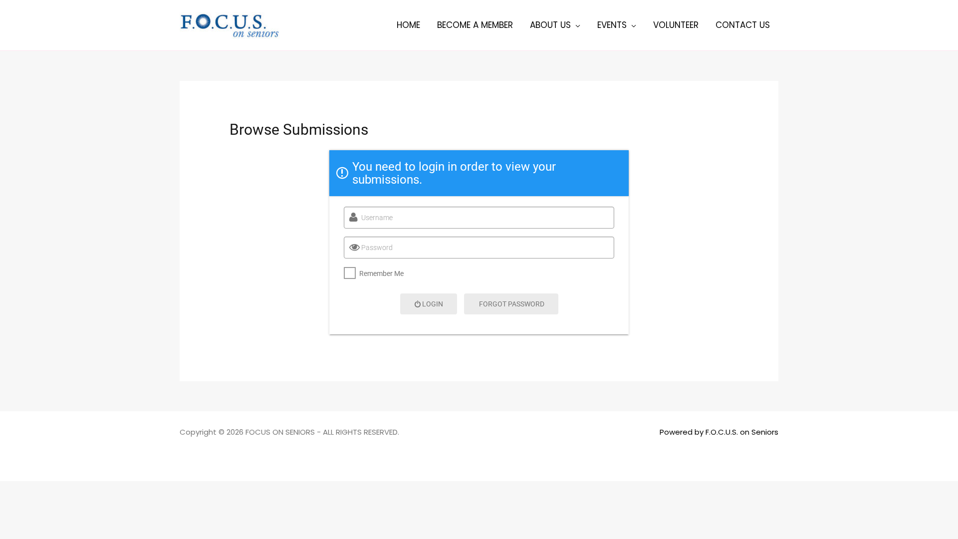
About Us (550, 25)
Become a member (475, 25)
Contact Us (743, 25)
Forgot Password (511, 304)
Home (408, 25)
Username (377, 218)
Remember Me (381, 273)
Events (612, 25)
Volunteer (676, 25)
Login (432, 304)
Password (377, 248)
